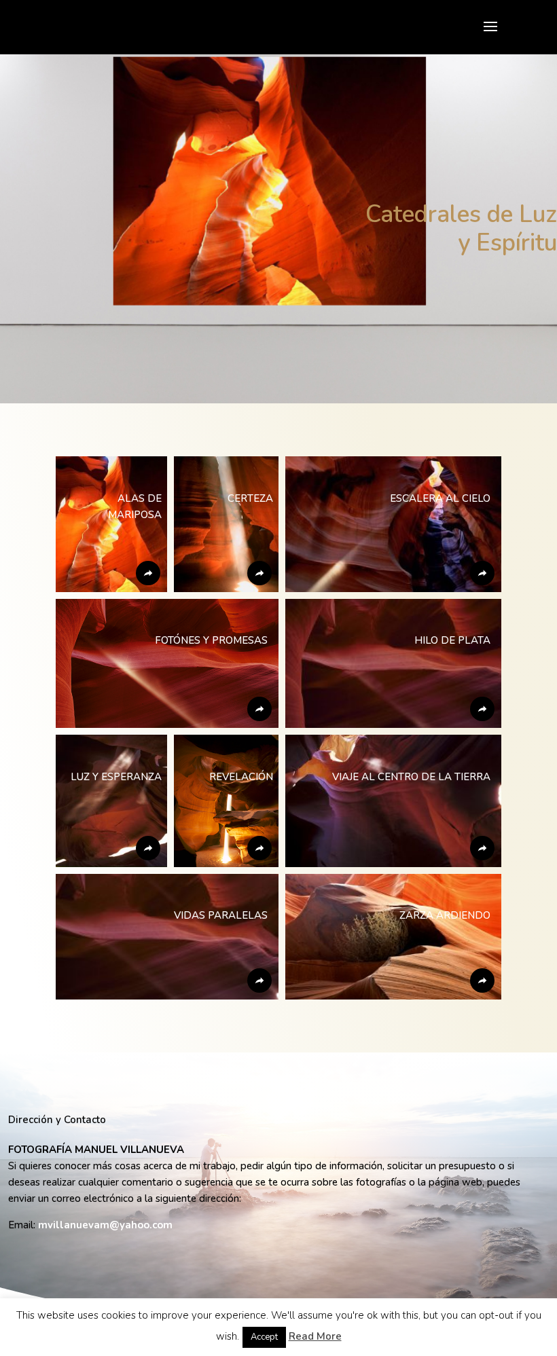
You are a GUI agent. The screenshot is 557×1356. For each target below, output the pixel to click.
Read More (315, 1336)
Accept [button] (264, 1337)
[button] (111, 524)
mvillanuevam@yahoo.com (105, 1225)
